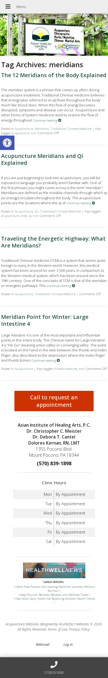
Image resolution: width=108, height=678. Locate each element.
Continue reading (45, 120)
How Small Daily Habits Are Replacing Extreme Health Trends (55, 599)
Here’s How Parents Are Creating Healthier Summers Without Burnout (55, 589)
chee (24, 215)
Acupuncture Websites (22, 624)
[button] (7, 143)
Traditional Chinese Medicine (70, 128)
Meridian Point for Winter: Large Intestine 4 (44, 320)
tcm (34, 133)
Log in (68, 644)
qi (30, 215)
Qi (36, 211)
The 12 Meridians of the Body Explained (53, 75)
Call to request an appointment (54, 401)
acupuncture (20, 133)
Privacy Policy (79, 629)
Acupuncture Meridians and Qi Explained (42, 159)
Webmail (42, 644)
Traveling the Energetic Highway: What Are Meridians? (53, 242)
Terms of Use (57, 629)
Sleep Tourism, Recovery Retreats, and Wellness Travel (54, 595)
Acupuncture (24, 128)
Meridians (42, 128)
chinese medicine (65, 368)
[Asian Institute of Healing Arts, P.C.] (54, 35)
